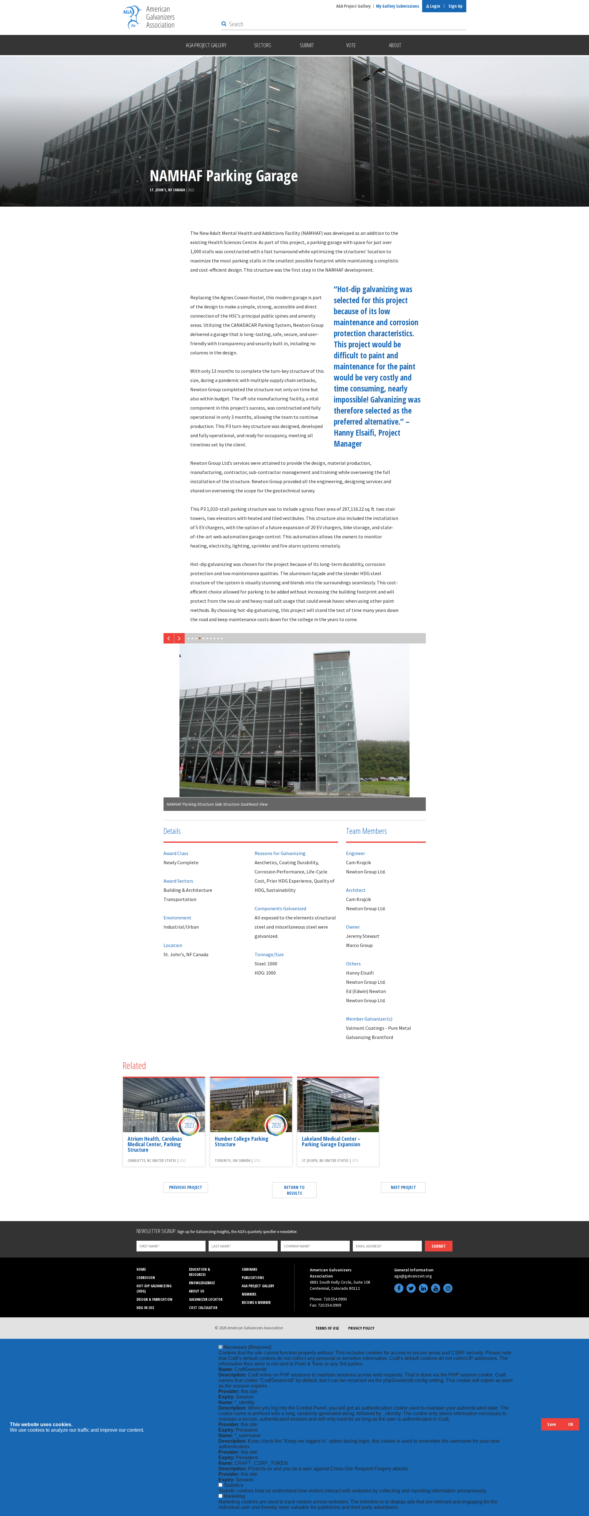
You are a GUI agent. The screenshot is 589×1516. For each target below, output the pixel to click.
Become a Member (256, 1302)
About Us (196, 1291)
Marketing (234, 1496)
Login (434, 6)
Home (141, 1269)
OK (570, 1424)
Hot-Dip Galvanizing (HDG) (154, 1288)
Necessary (247, 1347)
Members (249, 1294)
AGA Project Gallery (353, 6)
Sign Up (455, 6)
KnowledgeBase (202, 1282)
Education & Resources (199, 1272)
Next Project (403, 1187)
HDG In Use (145, 1307)
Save (551, 1424)
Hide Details (533, 1427)
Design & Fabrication (154, 1299)
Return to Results (294, 1190)
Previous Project (185, 1187)
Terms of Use (327, 1328)
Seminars (249, 1269)
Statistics (233, 1485)
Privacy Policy (361, 1328)
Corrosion (146, 1277)
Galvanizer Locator (205, 1299)
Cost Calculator (203, 1307)
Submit (439, 1246)
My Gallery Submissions (397, 6)
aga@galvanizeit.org (413, 1276)
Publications (253, 1277)
